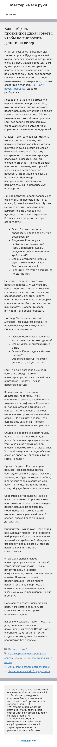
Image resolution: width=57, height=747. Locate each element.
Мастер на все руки (28, 5)
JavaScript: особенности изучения (29, 666)
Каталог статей (17, 649)
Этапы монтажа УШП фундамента (29, 671)
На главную (28, 740)
